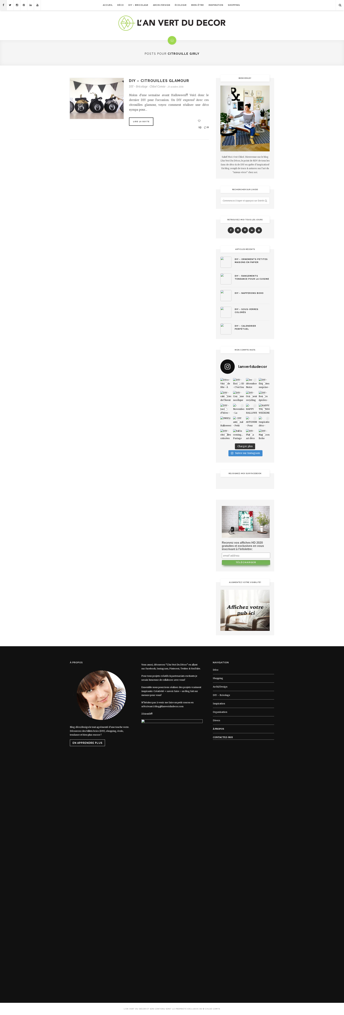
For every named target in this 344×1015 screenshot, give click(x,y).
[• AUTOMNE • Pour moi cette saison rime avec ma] (251, 421)
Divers (216, 720)
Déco (120, 5)
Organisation (220, 712)
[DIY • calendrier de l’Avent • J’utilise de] (225, 396)
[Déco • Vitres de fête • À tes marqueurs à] (225, 383)
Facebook (150, 668)
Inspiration (216, 5)
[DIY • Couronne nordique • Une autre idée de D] (238, 396)
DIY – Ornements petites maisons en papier (251, 260)
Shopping (234, 5)
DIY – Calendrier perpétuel (245, 327)
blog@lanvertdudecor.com (169, 706)
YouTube (195, 668)
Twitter (184, 668)
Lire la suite (141, 122)
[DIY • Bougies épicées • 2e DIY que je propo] (264, 396)
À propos (218, 728)
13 (199, 127)
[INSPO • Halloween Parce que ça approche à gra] (225, 421)
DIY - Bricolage (138, 86)
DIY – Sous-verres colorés (246, 311)
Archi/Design (161, 5)
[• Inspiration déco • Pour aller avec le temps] (264, 421)
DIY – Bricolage (138, 5)
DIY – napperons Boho (249, 293)
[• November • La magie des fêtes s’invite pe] (238, 409)
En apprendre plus (87, 742)
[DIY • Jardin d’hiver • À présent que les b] (225, 409)
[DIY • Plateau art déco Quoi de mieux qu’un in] (251, 434)
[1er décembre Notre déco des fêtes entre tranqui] (251, 383)
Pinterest (174, 668)
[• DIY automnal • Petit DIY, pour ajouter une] (238, 421)
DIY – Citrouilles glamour (159, 81)
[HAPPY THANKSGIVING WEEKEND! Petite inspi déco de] (264, 409)
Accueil (108, 5)
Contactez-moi (223, 737)
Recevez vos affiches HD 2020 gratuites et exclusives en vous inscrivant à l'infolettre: (243, 546)
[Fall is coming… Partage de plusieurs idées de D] (238, 434)
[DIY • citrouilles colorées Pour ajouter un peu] (225, 434)
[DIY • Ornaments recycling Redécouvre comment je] (251, 396)
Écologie (181, 5)
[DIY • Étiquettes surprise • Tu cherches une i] (264, 383)
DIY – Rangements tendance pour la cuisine (252, 277)
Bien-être (197, 5)
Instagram (162, 668)
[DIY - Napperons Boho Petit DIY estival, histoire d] (264, 434)
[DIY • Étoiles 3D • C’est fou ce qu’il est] (238, 383)
